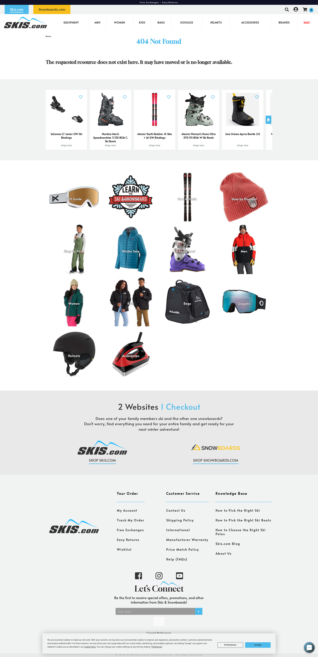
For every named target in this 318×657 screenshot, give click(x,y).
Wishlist (124, 549)
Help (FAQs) (176, 559)
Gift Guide (74, 199)
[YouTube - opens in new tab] (179, 575)
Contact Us (176, 510)
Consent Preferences (159, 633)
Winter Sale (130, 251)
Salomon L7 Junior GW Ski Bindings (66, 135)
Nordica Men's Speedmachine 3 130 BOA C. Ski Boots (110, 137)
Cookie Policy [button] (90, 647)
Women (119, 22)
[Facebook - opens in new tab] (138, 575)
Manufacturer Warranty (187, 540)
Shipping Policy (180, 520)
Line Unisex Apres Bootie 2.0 (242, 134)
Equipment (71, 22)
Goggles (186, 22)
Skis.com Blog (228, 544)
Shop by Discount (244, 199)
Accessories (250, 22)
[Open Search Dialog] (287, 9)
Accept (257, 645)
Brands (284, 22)
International (178, 530)
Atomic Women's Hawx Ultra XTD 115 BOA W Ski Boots (199, 135)
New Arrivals (187, 199)
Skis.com (16, 9)
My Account (127, 510)
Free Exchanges (130, 530)
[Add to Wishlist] (80, 95)
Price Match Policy (182, 549)
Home (48, 36)
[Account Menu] (296, 9)
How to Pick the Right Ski (238, 510)
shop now (66, 145)
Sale (307, 22)
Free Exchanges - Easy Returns (159, 2)
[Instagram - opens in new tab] (159, 575)
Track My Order (130, 520)
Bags (161, 22)
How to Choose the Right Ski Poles (241, 532)
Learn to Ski (130, 199)
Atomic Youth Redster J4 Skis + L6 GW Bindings (154, 135)
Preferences (230, 645)
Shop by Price (74, 251)
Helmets (216, 22)
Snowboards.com (52, 9)
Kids (142, 22)
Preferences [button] (157, 647)
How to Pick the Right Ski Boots (243, 520)
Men (97, 22)
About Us (224, 553)
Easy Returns (128, 540)
